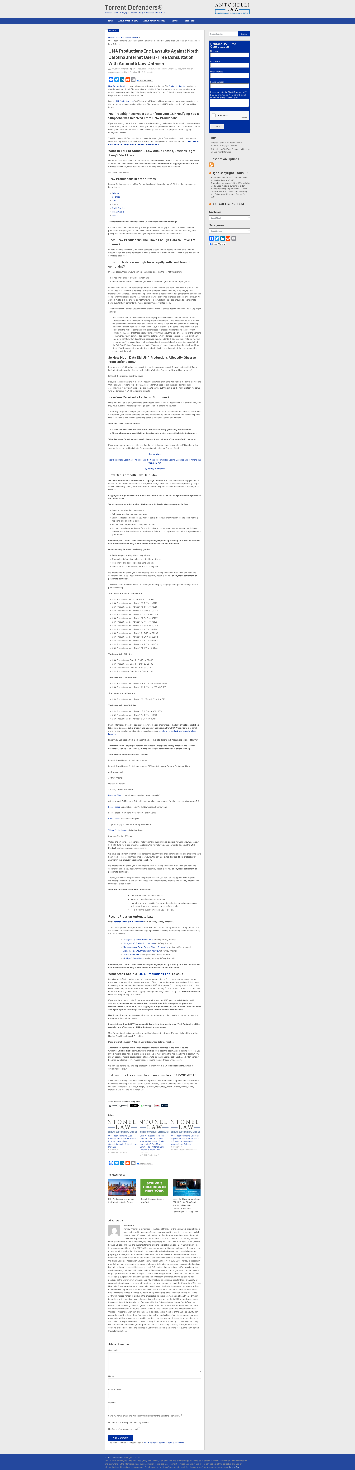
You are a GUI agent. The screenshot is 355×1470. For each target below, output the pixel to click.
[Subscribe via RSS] (211, 167)
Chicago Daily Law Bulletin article (138, 939)
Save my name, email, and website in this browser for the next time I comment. (144, 1416)
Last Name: (215, 61)
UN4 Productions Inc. (118, 86)
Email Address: (115, 1389)
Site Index (190, 20)
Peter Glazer (114, 818)
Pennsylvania (118, 212)
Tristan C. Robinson (117, 830)
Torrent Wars (154, 454)
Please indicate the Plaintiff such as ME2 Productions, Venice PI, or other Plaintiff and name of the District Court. (228, 95)
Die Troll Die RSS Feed (227, 204)
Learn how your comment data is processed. (164, 1442)
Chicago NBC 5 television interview (139, 943)
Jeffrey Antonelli (121, 69)
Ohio (114, 200)
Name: (111, 1376)
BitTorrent (172, 69)
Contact (175, 20)
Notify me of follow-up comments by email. (127, 1422)
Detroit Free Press (131, 954)
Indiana (115, 193)
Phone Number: (217, 82)
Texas (114, 215)
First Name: (215, 51)
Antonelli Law (161, 69)
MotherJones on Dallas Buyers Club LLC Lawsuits (145, 947)
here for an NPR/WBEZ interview (129, 921)
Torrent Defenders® (134, 7)
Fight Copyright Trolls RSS (230, 172)
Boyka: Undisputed (178, 86)
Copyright (182, 69)
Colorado (116, 197)
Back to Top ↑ (235, 1467)
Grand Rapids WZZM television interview (141, 951)
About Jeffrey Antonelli (154, 20)
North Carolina (130, 72)
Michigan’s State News (133, 958)
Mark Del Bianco (116, 795)
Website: (112, 1402)
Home (110, 20)
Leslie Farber (114, 807)
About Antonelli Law (128, 20)
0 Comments (147, 72)
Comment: (113, 1350)
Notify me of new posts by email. (123, 1429)
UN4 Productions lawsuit (127, 37)
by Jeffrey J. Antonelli (155, 468)
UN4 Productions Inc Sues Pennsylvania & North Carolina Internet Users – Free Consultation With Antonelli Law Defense (122, 1141)
